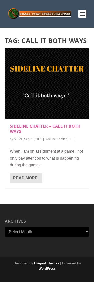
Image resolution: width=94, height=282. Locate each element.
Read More (25, 178)
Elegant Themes (46, 263)
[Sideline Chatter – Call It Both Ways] (47, 83)
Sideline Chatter (56, 139)
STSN (18, 139)
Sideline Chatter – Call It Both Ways (45, 128)
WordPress (47, 268)
